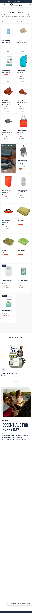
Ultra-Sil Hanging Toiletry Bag (22, 161)
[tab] (15, 381)
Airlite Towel (5, 100)
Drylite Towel (20, 40)
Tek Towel (4, 130)
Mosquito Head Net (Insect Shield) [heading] (9, 373)
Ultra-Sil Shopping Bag (22, 130)
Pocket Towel (20, 100)
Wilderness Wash (6, 40)
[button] (19, 603)
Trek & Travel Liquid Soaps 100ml (22, 281)
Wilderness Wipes (6, 70)
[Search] (4, 5)
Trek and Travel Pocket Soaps (7, 281)
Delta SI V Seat (20, 220)
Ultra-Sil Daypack (21, 70)
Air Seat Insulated (21, 250)
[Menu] (2, 5)
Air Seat (4, 250)
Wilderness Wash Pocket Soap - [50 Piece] (22, 191)
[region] (16, 361)
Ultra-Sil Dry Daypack (6, 190)
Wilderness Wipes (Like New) (7, 311)
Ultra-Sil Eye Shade (6, 220)
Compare (6, 51)
